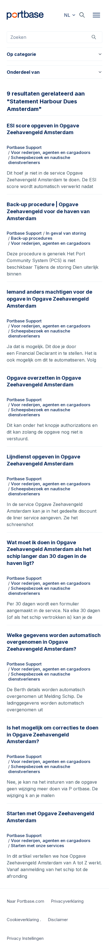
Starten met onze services (37, 845)
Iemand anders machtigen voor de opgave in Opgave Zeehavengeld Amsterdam (49, 299)
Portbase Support (24, 147)
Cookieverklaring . (24, 919)
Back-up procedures (31, 238)
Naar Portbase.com (25, 901)
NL (68, 15)
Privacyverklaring (67, 901)
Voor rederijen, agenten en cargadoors (50, 152)
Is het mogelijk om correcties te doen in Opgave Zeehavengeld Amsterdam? (52, 735)
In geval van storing (66, 233)
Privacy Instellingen (25, 938)
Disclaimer (58, 919)
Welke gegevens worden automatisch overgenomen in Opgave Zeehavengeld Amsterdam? (54, 642)
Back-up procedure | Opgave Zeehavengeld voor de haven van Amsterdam (48, 211)
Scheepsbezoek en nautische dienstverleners (39, 160)
